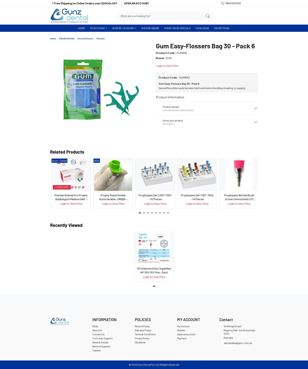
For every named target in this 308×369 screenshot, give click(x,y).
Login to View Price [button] (167, 65)
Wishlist (181, 330)
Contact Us (98, 334)
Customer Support (102, 338)
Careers (96, 350)
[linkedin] (255, 3)
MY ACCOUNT (97, 28)
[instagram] (250, 3)
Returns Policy (142, 326)
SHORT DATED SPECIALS (177, 28)
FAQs (95, 326)
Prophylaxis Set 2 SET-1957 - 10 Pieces (155, 197)
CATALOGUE (202, 28)
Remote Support (101, 346)
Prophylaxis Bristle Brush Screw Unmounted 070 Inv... (239, 197)
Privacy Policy (142, 338)
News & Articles (100, 342)
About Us (97, 330)
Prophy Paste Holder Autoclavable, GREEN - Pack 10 (113, 197)
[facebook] (245, 3)
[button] (242, 15)
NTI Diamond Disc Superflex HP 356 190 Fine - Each (154, 270)
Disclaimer (140, 342)
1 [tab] (154, 286)
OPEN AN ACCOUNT (136, 3)
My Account (183, 326)
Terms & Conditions (145, 334)
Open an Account (186, 334)
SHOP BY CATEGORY (123, 28)
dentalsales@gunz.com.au (238, 343)
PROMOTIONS (222, 28)
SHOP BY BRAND (150, 28)
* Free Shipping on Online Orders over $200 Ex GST (84, 3)
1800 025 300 (233, 3)
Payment (182, 338)
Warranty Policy (143, 330)
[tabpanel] (71, 183)
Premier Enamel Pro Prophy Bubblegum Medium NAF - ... (71, 197)
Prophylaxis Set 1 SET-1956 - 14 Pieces (197, 197)
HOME (81, 28)
